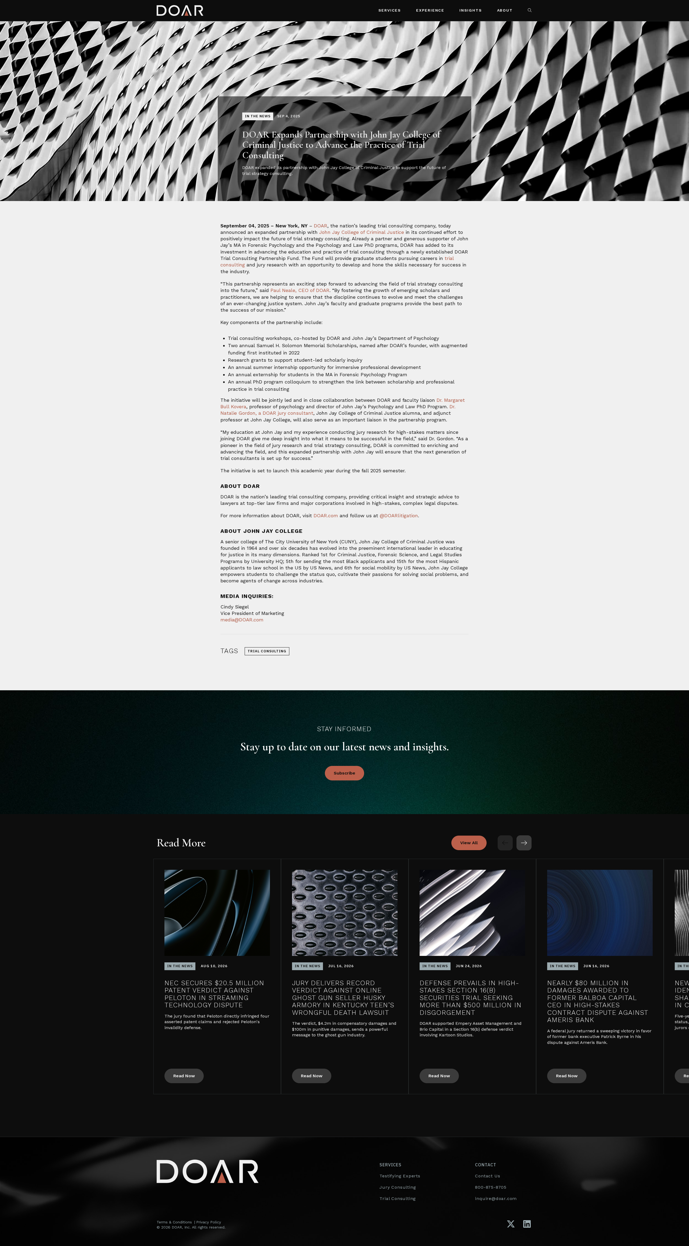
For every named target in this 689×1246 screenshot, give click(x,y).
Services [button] (389, 10)
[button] (530, 10)
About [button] (505, 10)
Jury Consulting (397, 1187)
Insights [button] (470, 10)
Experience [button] (430, 10)
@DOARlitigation (399, 515)
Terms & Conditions (174, 1222)
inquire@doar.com (496, 1198)
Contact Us (487, 1175)
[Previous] (505, 842)
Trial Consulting (397, 1198)
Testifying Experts (399, 1175)
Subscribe (344, 773)
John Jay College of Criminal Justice (361, 232)
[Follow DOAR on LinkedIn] (527, 1224)
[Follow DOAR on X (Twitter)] (510, 1224)
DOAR (320, 225)
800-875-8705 (491, 1187)
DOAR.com (326, 515)
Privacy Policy (208, 1222)
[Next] (524, 842)
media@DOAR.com (241, 619)
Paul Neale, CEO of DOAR (299, 290)
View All (469, 842)
